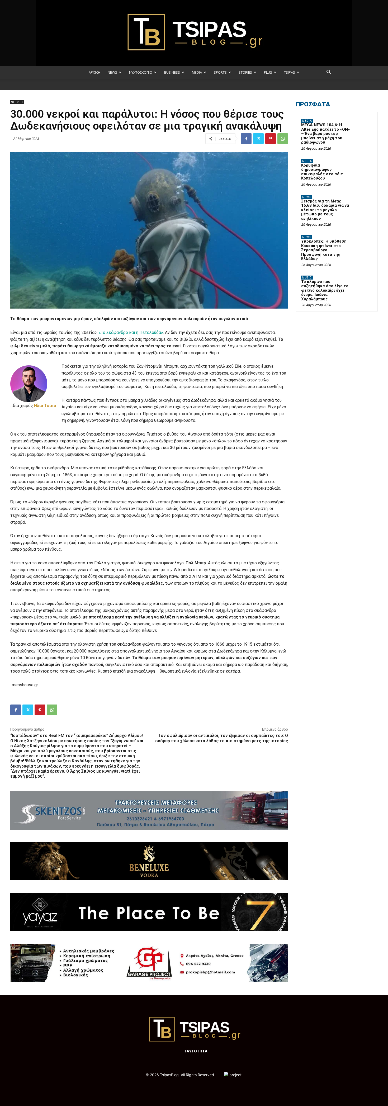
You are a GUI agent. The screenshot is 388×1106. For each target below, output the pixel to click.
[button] (328, 72)
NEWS (112, 72)
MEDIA (197, 72)
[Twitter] (258, 138)
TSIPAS (289, 72)
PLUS (268, 72)
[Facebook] (246, 138)
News (306, 197)
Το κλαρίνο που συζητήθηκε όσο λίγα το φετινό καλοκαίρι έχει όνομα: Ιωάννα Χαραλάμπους (324, 290)
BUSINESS (172, 72)
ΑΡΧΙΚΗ (94, 72)
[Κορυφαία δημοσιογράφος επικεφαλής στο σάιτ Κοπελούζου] (363, 167)
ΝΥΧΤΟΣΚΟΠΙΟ (140, 72)
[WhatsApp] (282, 138)
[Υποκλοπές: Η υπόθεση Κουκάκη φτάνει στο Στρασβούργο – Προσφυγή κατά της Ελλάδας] (363, 243)
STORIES (245, 72)
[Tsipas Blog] (194, 33)
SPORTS (220, 72)
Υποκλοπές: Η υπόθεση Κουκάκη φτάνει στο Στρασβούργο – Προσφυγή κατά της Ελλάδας (324, 250)
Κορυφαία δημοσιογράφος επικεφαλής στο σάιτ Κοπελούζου (322, 172)
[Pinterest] (270, 138)
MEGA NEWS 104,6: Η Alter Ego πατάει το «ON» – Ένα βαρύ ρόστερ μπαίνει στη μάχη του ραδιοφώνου (325, 133)
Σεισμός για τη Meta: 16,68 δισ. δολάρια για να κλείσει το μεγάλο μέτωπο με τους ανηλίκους (325, 210)
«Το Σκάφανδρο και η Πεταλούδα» (131, 332)
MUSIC (307, 277)
